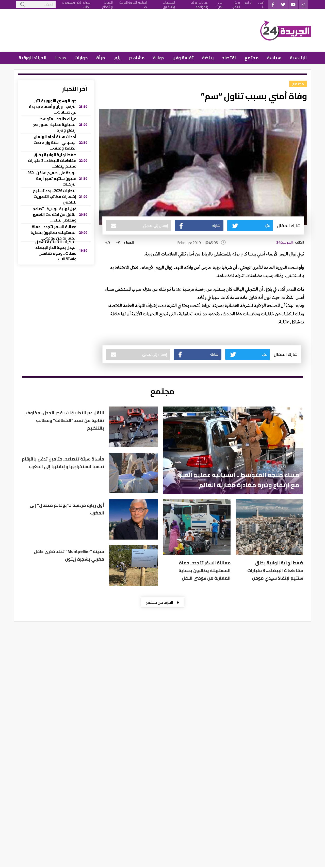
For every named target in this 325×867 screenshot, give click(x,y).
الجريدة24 (284, 242)
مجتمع (251, 58)
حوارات (81, 58)
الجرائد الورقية (32, 58)
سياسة (274, 58)
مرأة (100, 58)
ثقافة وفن (182, 58)
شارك (216, 225)
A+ (107, 242)
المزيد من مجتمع (162, 602)
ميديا (60, 58)
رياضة (208, 58)
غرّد (267, 225)
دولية (158, 58)
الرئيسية (298, 58)
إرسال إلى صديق (155, 225)
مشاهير (136, 58)
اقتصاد (229, 58)
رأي (116, 58)
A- (118, 242)
